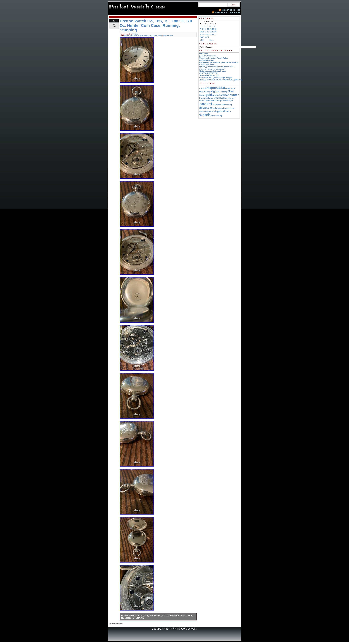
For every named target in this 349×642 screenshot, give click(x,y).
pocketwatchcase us (207, 56)
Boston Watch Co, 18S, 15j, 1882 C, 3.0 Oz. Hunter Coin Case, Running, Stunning (156, 616)
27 (215, 35)
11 (210, 29)
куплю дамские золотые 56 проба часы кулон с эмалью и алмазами (216, 68)
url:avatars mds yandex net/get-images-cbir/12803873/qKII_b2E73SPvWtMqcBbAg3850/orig (220, 79)
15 (203, 32)
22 (203, 35)
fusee (202, 95)
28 (201, 37)
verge (208, 111)
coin (135, 35)
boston (135, 34)
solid (215, 108)
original (227, 100)
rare (222, 104)
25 (210, 35)
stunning (153, 35)
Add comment (168, 35)
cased (227, 88)
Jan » (212, 40)
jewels (222, 98)
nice (217, 100)
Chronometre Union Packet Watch (213, 58)
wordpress (203, 54)
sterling (231, 108)
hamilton (224, 95)
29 (203, 37)
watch (160, 35)
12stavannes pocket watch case (212, 71)
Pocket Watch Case (183, 628)
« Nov (202, 40)
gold (208, 95)
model (202, 101)
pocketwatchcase (206, 60)
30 (206, 37)
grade (215, 95)
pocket (205, 104)
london (228, 98)
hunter (140, 35)
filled (231, 91)
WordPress (158, 630)
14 (201, 32)
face (220, 92)
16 (206, 32)
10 (208, 29)
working (218, 116)
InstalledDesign (187, 630)
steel (226, 108)
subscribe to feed (230, 10)
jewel (216, 98)
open (221, 100)
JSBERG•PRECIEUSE (208, 73)
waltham (225, 111)
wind (213, 116)
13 (215, 29)
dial (201, 91)
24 (208, 35)
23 (206, 35)
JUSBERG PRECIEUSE (209, 75)
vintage (215, 111)
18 (210, 32)
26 (213, 35)
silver (203, 107)
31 (208, 37)
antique (210, 88)
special (221, 108)
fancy (224, 92)
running (146, 35)
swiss (202, 111)
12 (213, 29)
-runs (201, 88)
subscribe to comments (227, 12)
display (207, 92)
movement (210, 101)
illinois (210, 98)
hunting (203, 98)
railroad (216, 104)
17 (208, 32)
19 (213, 32)
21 (201, 35)
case (131, 35)
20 (215, 32)
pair (232, 100)
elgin (214, 91)
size (209, 107)
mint (233, 98)
